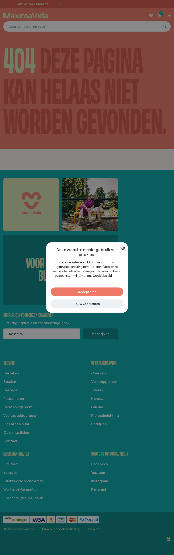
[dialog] (87, 277)
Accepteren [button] (87, 292)
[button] (87, 303)
